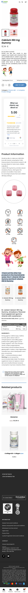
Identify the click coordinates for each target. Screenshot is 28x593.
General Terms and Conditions (10, 523)
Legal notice (5, 530)
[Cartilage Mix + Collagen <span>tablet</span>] (14, 439)
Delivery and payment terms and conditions (13, 525)
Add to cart (19, 85)
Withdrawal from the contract (10, 528)
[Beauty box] (14, 402)
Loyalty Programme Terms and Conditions (13, 536)
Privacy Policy (5, 533)
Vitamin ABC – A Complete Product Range (13, 91)
